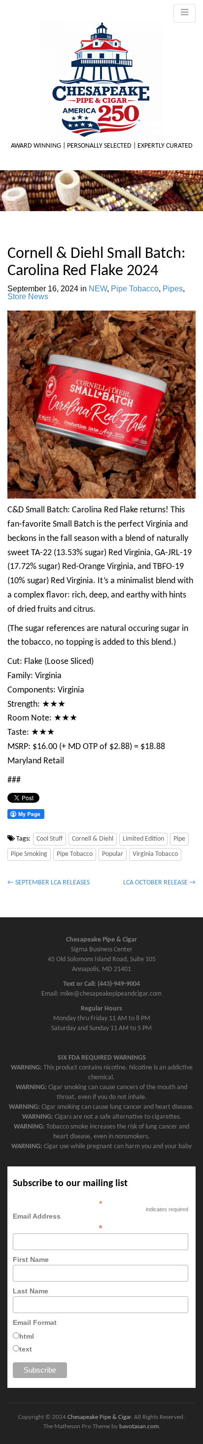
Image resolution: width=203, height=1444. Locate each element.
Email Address (57, 1222)
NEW (98, 288)
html (26, 1336)
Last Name (30, 1291)
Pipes (173, 288)
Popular (112, 854)
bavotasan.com (139, 1426)
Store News (27, 296)
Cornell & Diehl (92, 839)
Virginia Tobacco (155, 854)
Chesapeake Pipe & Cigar (99, 1417)
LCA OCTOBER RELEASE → (159, 882)
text (25, 1349)
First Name (31, 1259)
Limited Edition (143, 839)
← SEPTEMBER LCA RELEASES (48, 882)
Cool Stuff (49, 839)
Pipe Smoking (29, 854)
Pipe (179, 839)
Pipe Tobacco (135, 288)
